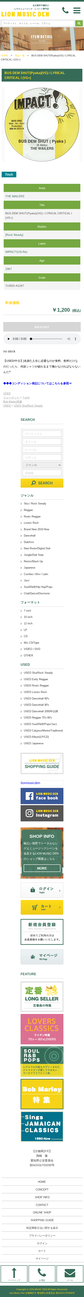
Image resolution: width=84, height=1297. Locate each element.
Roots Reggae (32, 516)
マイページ (42, 1258)
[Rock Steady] (14, 234)
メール (70, 1280)
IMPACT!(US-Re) (16, 251)
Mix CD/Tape (31, 642)
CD (26, 636)
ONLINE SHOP (42, 1212)
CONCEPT (42, 1189)
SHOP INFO (42, 1197)
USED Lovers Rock (35, 692)
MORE (42, 868)
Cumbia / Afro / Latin (36, 574)
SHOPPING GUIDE (42, 1220)
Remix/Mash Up (33, 561)
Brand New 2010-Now (36, 529)
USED (7, 393)
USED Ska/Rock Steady (28, 405)
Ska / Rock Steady (35, 503)
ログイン (42, 1243)
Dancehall (29, 535)
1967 (8, 268)
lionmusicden (30, 783)
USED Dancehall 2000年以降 (41, 711)
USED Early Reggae (36, 679)
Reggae (28, 510)
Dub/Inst (29, 542)
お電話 (42, 1280)
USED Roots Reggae (36, 685)
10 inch (28, 616)
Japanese (29, 567)
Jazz (27, 580)
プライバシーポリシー (42, 1235)
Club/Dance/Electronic (37, 593)
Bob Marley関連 (12, 401)
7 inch (26, 397)
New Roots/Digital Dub (37, 548)
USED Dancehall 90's (36, 704)
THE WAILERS (14, 196)
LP (25, 629)
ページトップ (14, 1280)
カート (42, 1250)
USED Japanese (33, 743)
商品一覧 (20, 55)
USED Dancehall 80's (36, 698)
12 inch (28, 623)
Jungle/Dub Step (33, 554)
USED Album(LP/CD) (36, 736)
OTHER (28, 655)
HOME (4, 55)
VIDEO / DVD (32, 649)
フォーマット (11, 397)
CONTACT (42, 1205)
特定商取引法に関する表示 (42, 1227)
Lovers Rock (31, 522)
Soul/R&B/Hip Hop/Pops (38, 586)
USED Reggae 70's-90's (38, 717)
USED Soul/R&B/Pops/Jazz (40, 724)
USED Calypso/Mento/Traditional (43, 730)
